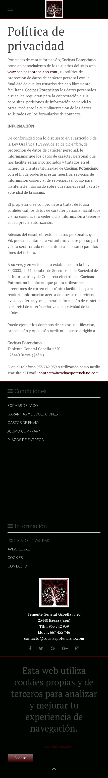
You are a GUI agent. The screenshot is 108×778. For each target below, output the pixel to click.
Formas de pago (23, 406)
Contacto (17, 566)
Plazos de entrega (26, 440)
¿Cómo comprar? (24, 431)
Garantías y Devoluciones (33, 414)
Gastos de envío (23, 423)
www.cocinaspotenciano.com (32, 71)
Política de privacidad (28, 541)
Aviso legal (19, 549)
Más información (58, 746)
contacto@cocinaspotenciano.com (68, 372)
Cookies (15, 558)
